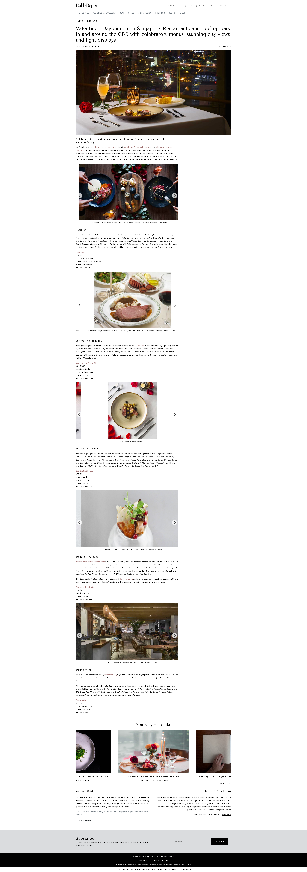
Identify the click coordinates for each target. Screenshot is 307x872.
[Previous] (79, 195)
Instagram (143, 860)
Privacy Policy (171, 869)
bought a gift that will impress (137, 147)
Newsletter (225, 6)
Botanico (80, 252)
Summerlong (110, 675)
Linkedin (164, 860)
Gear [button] (121, 13)
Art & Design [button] (144, 13)
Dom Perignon (126, 579)
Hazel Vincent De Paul (89, 46)
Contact (125, 869)
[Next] (174, 195)
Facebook (154, 860)
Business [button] (160, 13)
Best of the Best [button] (178, 13)
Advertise (135, 869)
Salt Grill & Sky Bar (84, 471)
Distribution (157, 869)
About (117, 869)
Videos (213, 6)
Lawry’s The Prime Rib (86, 363)
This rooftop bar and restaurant (90, 562)
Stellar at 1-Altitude (85, 587)
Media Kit (146, 869)
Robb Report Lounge (177, 6)
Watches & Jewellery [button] (104, 13)
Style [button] (131, 13)
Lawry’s (140, 346)
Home (79, 20)
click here (226, 815)
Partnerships (185, 869)
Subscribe (220, 841)
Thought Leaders (199, 6)
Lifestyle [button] (84, 13)
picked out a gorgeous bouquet (104, 147)
